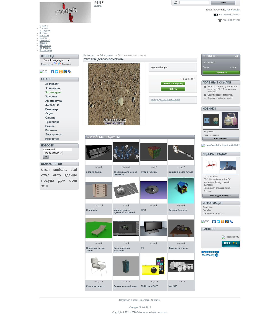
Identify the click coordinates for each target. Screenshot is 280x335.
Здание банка (93, 172)
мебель (60, 170)
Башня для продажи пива (217, 188)
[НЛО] (153, 190)
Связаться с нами (128, 300)
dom (73, 180)
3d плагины (45, 48)
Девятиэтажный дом (125, 286)
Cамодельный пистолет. (122, 249)
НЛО (143, 210)
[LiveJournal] (69, 71)
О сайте (44, 25)
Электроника (53, 134)
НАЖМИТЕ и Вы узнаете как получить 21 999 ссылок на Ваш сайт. (222, 89)
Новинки (209, 108)
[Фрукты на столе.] (181, 228)
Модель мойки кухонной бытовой (124, 211)
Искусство (52, 138)
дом (61, 180)
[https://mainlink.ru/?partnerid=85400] (220, 145)
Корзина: (227, 20)
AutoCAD (44, 35)
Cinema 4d (45, 40)
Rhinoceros (45, 45)
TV (142, 248)
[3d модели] (67, 11)
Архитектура (53, 100)
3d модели (45, 30)
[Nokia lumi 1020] (153, 266)
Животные (52, 104)
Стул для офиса (95, 286)
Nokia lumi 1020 (149, 286)
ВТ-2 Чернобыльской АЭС (217, 179)
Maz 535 (172, 286)
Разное (50, 126)
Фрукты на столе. (178, 248)
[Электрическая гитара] (181, 152)
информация (212, 203)
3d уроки (51, 96)
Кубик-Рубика (149, 172)
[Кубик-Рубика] (153, 152)
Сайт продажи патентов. (220, 95)
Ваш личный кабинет (229, 14)
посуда (47, 180)
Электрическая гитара (180, 172)
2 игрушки (209, 132)
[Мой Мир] (65, 71)
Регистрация (233, 9)
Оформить (221, 72)
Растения (51, 130)
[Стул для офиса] (98, 266)
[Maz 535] (181, 266)
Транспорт (52, 121)
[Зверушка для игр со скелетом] (126, 152)
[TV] (153, 228)
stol (74, 170)
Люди (49, 113)
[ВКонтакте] (52, 71)
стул (45, 175)
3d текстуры (46, 50)
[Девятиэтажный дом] (126, 266)
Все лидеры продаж (220, 195)
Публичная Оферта (213, 213)
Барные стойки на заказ (219, 98)
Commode (91, 210)
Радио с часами (211, 135)
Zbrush (43, 43)
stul (44, 186)
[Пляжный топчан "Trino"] (98, 228)
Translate (66, 64)
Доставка (44, 28)
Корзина (209, 56)
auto (57, 175)
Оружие (50, 117)
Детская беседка (177, 210)
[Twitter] (57, 71)
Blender (43, 38)
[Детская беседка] (181, 190)
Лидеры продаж (215, 153)
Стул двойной (211, 176)
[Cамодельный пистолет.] (126, 228)
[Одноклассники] (61, 71)
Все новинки (220, 138)
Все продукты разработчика (165, 99)
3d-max (43, 33)
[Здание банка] (98, 152)
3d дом (207, 191)
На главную (89, 55)
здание (70, 175)
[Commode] (98, 190)
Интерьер (51, 109)
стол (45, 170)
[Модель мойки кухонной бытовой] (126, 190)
